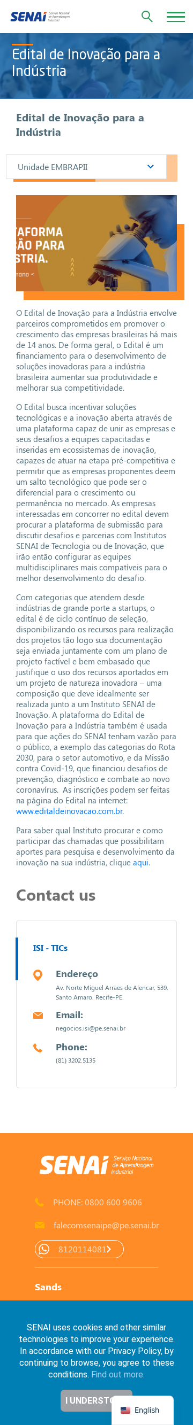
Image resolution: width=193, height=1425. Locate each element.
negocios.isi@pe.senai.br (90, 1028)
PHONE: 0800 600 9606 (97, 1201)
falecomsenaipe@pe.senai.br (106, 1224)
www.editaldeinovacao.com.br (69, 811)
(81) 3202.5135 (75, 1060)
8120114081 (82, 1248)
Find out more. (118, 1374)
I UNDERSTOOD (96, 1401)
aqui (141, 862)
